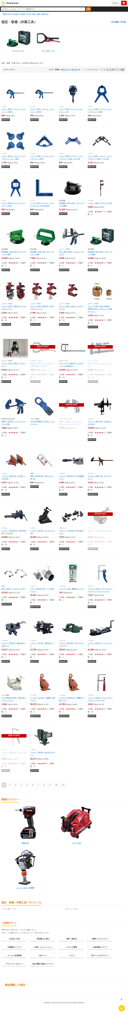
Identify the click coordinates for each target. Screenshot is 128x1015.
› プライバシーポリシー (14, 964)
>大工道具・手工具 (118, 22)
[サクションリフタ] (18, 39)
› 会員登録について (99, 947)
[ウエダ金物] (10, 3)
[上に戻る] (121, 1011)
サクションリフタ (72, 909)
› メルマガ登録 (71, 947)
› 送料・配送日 (71, 939)
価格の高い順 (75, 69)
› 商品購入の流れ (42, 939)
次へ (64, 785)
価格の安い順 (65, 69)
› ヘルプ (71, 955)
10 (56, 785)
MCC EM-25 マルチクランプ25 (13, 589)
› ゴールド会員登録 (14, 955)
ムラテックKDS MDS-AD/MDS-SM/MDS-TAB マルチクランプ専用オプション (100, 308)
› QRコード (42, 955)
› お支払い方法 (14, 939)
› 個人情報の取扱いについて (43, 964)
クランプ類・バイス (9, 909)
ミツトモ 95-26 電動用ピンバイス (71, 589)
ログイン (115, 3)
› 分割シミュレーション (42, 947)
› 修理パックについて (99, 939)
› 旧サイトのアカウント (99, 955)
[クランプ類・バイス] (48, 39)
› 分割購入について (14, 947)
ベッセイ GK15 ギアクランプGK (100, 203)
